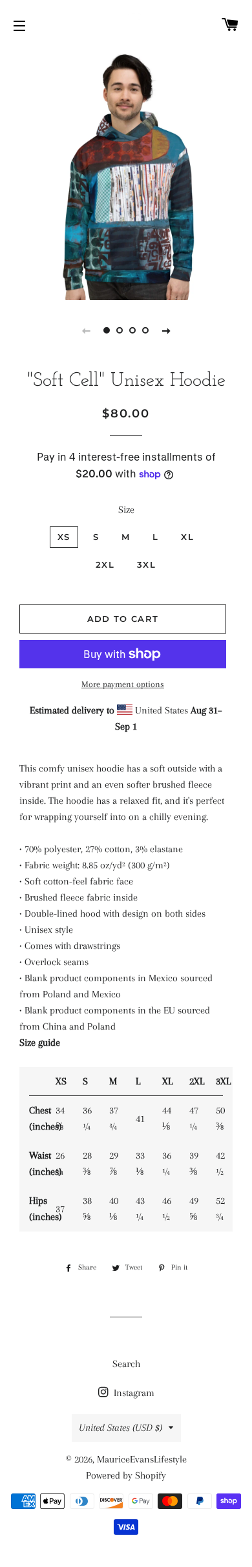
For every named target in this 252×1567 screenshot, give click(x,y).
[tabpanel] (126, 174)
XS (64, 537)
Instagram (132, 1393)
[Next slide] (166, 330)
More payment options (122, 684)
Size (126, 509)
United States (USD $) (120, 1427)
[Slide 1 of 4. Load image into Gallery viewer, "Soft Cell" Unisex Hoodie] (106, 330)
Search (126, 1364)
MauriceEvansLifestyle (142, 1459)
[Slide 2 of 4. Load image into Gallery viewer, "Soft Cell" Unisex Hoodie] (119, 330)
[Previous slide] (86, 330)
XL (187, 537)
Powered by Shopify (126, 1475)
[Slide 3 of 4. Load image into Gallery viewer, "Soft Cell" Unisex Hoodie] (132, 330)
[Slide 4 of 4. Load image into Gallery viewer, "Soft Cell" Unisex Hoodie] (145, 330)
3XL (146, 564)
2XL (105, 564)
